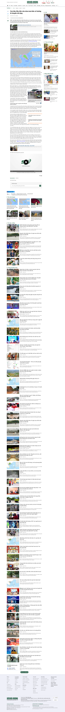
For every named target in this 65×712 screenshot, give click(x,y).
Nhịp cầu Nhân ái (53, 682)
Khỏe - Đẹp (42, 5)
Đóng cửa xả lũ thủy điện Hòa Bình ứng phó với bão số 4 (30, 287)
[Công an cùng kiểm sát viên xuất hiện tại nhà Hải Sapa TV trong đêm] (13, 253)
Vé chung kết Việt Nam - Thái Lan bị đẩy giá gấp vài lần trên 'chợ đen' (30, 362)
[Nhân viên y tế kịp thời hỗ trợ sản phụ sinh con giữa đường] (51, 18)
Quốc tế (20, 8)
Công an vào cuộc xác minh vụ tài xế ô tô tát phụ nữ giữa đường (30, 505)
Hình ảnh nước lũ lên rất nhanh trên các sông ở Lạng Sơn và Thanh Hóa (30, 413)
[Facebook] (54, 697)
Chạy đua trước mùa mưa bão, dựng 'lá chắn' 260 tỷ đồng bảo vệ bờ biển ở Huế (30, 438)
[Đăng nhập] (52, 1)
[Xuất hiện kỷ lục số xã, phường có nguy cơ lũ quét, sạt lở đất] (13, 390)
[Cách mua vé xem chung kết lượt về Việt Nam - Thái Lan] (13, 667)
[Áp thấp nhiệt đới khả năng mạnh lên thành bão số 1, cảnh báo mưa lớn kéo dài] (12, 201)
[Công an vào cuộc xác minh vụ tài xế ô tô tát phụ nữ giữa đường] (13, 507)
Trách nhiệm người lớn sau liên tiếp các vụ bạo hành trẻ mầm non (51, 85)
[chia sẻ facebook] (8, 11)
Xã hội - (21, 227)
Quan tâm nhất (12, 178)
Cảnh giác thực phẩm (44, 682)
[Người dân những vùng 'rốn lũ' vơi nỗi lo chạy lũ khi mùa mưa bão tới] (36, 213)
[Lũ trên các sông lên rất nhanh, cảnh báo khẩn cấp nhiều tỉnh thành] (13, 331)
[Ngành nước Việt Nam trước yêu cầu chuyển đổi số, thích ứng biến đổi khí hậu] (13, 591)
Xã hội (14, 8)
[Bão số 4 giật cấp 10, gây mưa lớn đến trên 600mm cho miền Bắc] (13, 432)
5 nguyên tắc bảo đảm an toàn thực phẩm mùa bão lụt (34, 101)
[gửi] (40, 186)
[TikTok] (43, 1)
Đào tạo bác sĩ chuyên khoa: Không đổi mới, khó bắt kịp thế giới (54, 92)
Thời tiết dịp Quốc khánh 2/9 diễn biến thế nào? (30, 479)
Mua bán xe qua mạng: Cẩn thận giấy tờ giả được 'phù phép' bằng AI (30, 303)
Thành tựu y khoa (9, 685)
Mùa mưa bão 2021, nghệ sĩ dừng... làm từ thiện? (26, 145)
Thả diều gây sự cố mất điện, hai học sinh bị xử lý (31, 353)
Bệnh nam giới (35, 682)
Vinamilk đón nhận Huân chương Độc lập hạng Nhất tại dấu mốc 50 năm (30, 597)
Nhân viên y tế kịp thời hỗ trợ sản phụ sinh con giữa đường (51, 24)
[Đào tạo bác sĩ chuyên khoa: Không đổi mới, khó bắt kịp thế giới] (47, 92)
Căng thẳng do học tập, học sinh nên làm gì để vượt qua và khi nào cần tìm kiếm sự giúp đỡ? (30, 614)
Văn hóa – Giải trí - (23, 244)
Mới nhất (17, 178)
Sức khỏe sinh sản (43, 688)
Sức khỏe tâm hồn (35, 685)
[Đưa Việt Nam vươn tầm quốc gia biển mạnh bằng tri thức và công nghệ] (13, 650)
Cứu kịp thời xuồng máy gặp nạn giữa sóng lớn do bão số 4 (31, 295)
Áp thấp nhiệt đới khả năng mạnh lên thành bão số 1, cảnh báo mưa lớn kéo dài (12, 207)
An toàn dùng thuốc (17, 685)
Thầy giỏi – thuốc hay (26, 678)
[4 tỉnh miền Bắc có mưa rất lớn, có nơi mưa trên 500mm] (13, 474)
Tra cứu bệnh (15, 5)
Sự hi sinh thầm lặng (9, 688)
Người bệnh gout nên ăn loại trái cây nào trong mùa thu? (51, 53)
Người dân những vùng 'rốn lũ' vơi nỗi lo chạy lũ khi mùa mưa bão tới (36, 219)
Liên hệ (55, 700)
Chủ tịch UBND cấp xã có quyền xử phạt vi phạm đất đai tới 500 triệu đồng (30, 371)
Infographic (24, 689)
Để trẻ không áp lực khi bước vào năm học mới (30, 336)
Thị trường (53, 5)
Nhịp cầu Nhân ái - (23, 314)
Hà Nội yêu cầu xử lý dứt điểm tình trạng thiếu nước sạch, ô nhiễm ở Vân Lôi (30, 496)
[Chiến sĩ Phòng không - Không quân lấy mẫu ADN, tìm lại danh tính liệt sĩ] (13, 608)
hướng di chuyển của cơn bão (21, 193)
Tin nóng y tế (8, 684)
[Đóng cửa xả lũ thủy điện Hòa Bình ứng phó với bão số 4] (13, 289)
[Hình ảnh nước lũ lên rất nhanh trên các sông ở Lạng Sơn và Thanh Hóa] (13, 415)
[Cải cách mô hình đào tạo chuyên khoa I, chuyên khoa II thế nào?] (47, 99)
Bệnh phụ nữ (35, 681)
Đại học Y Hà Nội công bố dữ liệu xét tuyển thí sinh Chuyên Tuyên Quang (30, 345)
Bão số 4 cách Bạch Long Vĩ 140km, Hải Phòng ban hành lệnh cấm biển (30, 396)
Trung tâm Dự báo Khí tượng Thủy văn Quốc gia (19, 194)
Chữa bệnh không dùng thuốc (26, 683)
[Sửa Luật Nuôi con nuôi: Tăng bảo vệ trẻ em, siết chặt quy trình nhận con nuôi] (13, 457)
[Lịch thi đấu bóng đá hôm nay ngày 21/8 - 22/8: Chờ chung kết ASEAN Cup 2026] (13, 245)
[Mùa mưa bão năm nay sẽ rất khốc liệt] (12, 213)
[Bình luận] (8, 21)
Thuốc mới (16, 688)
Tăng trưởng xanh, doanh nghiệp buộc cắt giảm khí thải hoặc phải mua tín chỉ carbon (30, 278)
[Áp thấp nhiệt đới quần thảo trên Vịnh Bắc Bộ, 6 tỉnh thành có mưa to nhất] (13, 658)
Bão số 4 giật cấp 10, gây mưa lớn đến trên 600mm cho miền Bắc (29, 429)
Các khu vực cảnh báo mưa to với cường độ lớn (30, 630)
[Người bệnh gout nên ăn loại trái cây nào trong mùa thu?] (51, 47)
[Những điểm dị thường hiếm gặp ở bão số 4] (13, 381)
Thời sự (12, 5)
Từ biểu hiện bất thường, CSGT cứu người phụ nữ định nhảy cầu (30, 522)
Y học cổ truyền (30, 5)
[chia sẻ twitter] (8, 14)
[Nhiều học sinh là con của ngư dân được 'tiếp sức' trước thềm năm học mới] (13, 314)
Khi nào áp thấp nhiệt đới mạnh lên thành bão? (30, 580)
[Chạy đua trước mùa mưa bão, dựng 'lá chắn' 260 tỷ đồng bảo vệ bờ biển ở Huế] (13, 440)
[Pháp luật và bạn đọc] (48, 3)
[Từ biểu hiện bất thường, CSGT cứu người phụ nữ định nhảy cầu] (13, 524)
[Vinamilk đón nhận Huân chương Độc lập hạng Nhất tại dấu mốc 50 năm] (13, 600)
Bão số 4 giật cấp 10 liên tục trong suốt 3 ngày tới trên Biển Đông (31, 320)
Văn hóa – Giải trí (53, 683)
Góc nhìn (24, 8)
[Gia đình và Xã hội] (43, 3)
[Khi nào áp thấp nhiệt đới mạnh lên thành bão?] (13, 583)
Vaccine (16, 689)
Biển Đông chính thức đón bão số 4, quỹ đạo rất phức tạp (30, 538)
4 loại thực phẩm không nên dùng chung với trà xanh (30, 259)
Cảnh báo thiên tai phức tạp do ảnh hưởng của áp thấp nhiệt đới (31, 622)
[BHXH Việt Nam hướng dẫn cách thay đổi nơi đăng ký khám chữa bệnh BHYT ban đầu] (13, 228)
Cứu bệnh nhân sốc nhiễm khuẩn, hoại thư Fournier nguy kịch (54, 36)
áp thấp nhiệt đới (30, 193)
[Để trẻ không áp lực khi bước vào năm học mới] (13, 339)
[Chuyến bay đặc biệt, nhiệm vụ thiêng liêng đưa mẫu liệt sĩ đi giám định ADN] (13, 642)
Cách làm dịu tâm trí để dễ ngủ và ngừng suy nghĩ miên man (54, 67)
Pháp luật (17, 8)
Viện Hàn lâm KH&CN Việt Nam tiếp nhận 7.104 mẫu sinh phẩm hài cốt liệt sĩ (30, 488)
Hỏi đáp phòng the (43, 687)
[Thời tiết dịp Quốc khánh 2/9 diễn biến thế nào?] (13, 482)
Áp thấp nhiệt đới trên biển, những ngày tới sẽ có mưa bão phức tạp (24, 207)
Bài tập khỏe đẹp (35, 692)
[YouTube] (55, 697)
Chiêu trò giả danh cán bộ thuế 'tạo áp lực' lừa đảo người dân (30, 547)
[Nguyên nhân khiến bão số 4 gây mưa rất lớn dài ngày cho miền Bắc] (13, 236)
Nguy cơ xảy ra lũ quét (21, 141)
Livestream (16, 682)
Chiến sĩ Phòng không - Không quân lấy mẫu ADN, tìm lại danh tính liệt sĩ (31, 606)
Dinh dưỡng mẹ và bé (44, 678)
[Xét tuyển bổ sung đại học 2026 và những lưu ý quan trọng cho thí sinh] (13, 407)
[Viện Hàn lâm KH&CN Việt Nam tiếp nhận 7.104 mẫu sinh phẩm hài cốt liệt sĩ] (13, 490)
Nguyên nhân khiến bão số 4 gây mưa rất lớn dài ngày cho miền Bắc (30, 234)
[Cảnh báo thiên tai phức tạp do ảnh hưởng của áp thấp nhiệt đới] (13, 625)
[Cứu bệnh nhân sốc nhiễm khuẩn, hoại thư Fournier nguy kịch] (47, 37)
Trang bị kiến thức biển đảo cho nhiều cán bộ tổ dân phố (30, 564)
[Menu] (56, 5)
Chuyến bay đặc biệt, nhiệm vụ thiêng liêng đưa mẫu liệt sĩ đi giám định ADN (31, 639)
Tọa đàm (16, 679)
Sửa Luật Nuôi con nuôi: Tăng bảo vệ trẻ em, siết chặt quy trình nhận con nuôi (30, 454)
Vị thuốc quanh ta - (46, 55)
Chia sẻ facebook (10, 191)
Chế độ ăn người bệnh (44, 681)
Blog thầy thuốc (49, 73)
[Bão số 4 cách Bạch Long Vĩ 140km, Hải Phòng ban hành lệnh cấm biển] (13, 398)
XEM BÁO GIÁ (41, 703)
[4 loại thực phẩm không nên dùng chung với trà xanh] (13, 261)
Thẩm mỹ (34, 691)
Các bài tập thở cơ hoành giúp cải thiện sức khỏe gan (53, 60)
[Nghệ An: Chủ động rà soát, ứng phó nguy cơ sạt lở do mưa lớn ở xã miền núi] (13, 558)
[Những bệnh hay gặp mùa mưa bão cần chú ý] (36, 201)
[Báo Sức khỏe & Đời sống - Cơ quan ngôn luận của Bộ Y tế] (32, 2)
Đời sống (52, 686)
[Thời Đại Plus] (53, 3)
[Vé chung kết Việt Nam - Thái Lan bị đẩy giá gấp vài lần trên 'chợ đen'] (13, 365)
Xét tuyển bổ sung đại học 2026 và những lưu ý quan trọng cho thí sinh (30, 404)
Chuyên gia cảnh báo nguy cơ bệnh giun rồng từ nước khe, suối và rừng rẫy (54, 31)
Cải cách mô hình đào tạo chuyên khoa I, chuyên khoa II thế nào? (54, 98)
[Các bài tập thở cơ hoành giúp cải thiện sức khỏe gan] (47, 61)
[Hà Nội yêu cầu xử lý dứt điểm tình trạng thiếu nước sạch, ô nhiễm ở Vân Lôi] (13, 499)
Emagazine (24, 686)
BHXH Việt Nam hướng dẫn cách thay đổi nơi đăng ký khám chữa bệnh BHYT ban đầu (30, 225)
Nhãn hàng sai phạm (54, 679)
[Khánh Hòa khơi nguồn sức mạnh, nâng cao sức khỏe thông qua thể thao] (13, 448)
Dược (27, 5)
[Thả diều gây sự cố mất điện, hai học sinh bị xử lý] (13, 356)
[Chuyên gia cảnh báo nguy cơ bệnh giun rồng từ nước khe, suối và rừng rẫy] (47, 31)
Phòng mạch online (48, 5)
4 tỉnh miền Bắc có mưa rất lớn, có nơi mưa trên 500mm (30, 471)
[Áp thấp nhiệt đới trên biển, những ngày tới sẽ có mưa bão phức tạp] (24, 201)
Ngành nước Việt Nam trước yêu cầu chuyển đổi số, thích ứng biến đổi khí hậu (31, 589)
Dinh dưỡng (38, 5)
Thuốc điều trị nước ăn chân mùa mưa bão (34, 116)
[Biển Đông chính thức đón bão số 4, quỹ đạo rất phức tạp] (13, 541)
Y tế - (44, 25)
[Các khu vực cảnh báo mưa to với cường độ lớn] (13, 633)
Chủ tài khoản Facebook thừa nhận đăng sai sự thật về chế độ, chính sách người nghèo (30, 513)
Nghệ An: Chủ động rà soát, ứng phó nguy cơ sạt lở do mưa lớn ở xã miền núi (30, 555)
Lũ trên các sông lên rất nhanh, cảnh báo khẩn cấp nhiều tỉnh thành (30, 329)
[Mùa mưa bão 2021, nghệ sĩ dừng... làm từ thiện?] (24, 213)
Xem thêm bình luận (13, 180)
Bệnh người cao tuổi (36, 678)
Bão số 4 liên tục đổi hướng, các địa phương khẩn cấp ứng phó (31, 463)
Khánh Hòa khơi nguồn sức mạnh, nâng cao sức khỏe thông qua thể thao (30, 446)
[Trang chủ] (7, 6)
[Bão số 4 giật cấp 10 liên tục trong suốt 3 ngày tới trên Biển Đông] (13, 323)
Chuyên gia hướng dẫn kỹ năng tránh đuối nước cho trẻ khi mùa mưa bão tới (35, 120)
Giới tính (35, 5)
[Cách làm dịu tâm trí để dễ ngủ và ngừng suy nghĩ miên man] (47, 67)
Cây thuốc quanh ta (25, 681)
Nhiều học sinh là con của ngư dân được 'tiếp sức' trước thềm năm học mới (31, 312)
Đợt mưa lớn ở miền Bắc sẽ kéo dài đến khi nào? (30, 571)
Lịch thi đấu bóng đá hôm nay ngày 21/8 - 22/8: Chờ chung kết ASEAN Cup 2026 (30, 242)
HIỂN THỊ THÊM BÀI (24, 672)
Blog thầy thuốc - (52, 94)
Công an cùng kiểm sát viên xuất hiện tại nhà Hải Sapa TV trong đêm (30, 251)
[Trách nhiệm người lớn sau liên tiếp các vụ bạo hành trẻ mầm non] (51, 79)
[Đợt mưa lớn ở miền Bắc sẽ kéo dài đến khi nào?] (13, 574)
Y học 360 (23, 5)
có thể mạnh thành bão (33, 41)
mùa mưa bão (13, 193)
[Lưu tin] (8, 18)
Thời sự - (21, 641)
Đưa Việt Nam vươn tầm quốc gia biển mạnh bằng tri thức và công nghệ (31, 648)
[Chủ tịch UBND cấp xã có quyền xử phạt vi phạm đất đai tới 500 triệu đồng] (13, 373)
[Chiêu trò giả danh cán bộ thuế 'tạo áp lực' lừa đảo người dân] (13, 549)
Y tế (9, 5)
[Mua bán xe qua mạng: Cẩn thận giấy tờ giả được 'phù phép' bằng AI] (13, 306)
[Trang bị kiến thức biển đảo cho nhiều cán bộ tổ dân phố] (13, 566)
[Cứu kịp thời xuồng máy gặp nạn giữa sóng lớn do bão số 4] (13, 297)
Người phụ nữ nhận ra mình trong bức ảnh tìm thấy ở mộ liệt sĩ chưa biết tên (30, 270)
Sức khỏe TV (20, 5)
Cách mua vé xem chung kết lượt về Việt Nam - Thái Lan (30, 664)
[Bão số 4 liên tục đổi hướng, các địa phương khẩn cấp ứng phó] (13, 465)
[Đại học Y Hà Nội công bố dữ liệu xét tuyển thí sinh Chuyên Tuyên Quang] (13, 348)
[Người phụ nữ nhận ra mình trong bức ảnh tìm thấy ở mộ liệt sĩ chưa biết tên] (13, 272)
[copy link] (8, 16)
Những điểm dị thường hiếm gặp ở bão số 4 (29, 378)
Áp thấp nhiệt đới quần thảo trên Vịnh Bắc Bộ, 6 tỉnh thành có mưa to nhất (30, 656)
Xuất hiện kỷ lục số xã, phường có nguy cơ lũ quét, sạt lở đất (31, 387)
